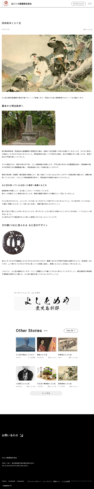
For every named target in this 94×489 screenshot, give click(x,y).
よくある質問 (66, 481)
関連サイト (56, 481)
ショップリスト (47, 481)
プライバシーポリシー (34, 481)
